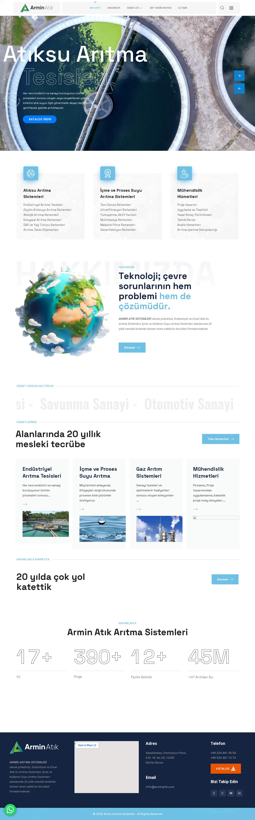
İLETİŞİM (182, 7)
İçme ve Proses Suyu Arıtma (98, 472)
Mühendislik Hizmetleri (208, 472)
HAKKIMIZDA (113, 7)
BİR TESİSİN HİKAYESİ (160, 7)
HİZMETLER (133, 7)
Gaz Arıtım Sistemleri (149, 472)
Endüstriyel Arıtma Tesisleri (42, 472)
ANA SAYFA (95, 7)
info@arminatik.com (160, 787)
